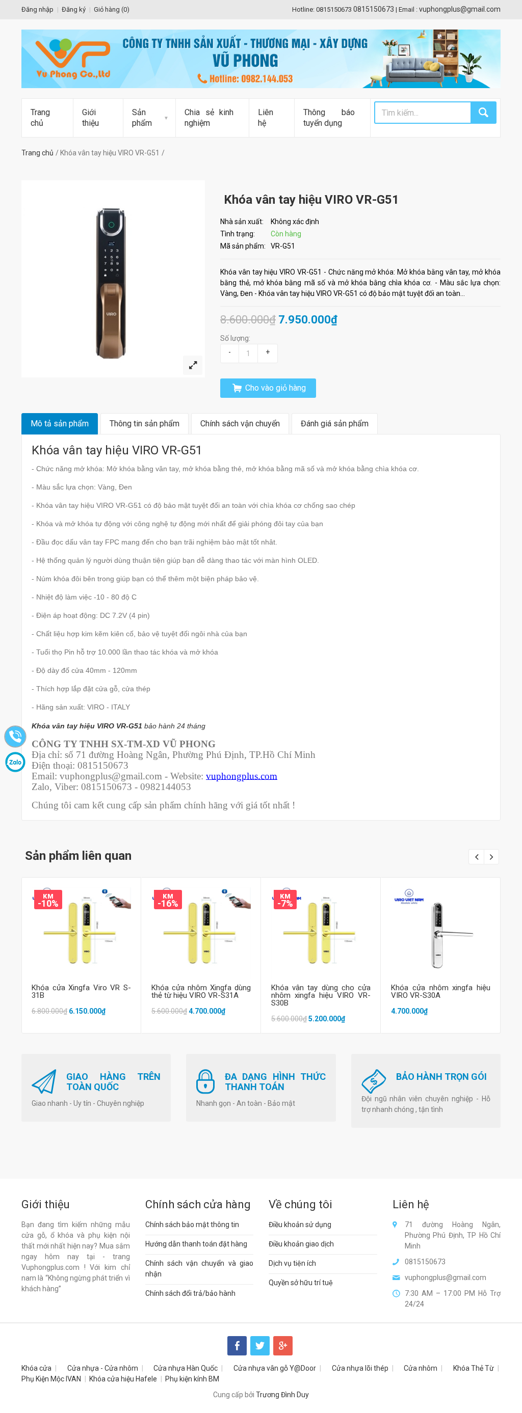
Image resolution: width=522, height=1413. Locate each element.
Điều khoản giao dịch (301, 1244)
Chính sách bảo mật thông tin (192, 1224)
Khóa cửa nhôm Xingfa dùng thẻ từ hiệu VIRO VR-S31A (201, 991)
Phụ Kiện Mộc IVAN (51, 1379)
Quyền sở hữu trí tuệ (301, 1283)
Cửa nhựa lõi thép (360, 1368)
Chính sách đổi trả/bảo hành (190, 1293)
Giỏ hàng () (111, 9)
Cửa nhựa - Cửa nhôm (102, 1368)
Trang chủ (40, 117)
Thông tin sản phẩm (144, 423)
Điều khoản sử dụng (300, 1224)
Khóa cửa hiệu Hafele (123, 1379)
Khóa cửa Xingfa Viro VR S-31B (81, 991)
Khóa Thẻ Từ (473, 1368)
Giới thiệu (90, 117)
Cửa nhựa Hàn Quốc (185, 1368)
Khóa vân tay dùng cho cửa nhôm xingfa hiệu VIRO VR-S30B (321, 995)
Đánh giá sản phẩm (335, 423)
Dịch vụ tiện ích (292, 1263)
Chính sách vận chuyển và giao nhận (199, 1268)
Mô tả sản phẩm (60, 423)
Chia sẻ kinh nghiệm (209, 117)
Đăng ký (74, 9)
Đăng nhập (37, 9)
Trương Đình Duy (282, 1395)
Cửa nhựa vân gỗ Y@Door (274, 1368)
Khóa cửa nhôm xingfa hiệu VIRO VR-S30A (440, 991)
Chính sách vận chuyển (240, 423)
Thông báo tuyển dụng (329, 117)
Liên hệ (265, 117)
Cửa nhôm (420, 1368)
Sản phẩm (142, 117)
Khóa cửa (36, 1368)
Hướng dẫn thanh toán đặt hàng (196, 1244)
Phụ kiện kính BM (192, 1379)
